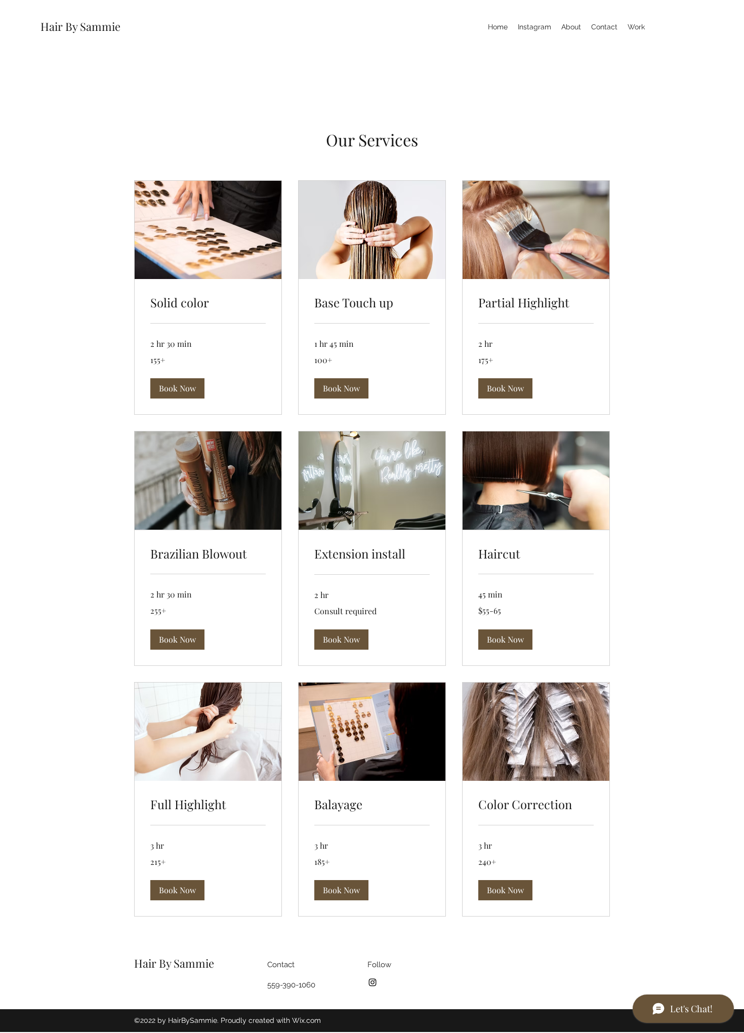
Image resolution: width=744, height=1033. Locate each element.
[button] (177, 388)
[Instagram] (372, 982)
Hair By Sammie (81, 26)
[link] (208, 303)
